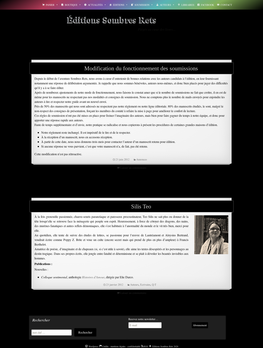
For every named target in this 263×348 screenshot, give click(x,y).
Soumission (142, 5)
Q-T (154, 284)
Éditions (118, 5)
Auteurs (165, 5)
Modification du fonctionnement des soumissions (141, 68)
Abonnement (200, 325)
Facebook (207, 5)
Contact (226, 5)
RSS (146, 346)
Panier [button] (50, 5)
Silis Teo (141, 206)
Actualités (95, 5)
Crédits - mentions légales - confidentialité (121, 346)
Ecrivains (145, 284)
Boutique (71, 5)
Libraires (187, 5)
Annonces (141, 159)
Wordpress (93, 346)
